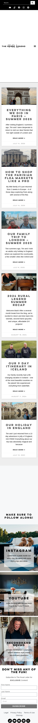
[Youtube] (10, 8)
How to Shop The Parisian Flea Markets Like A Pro (19, 176)
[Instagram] (24, 8)
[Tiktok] (14, 8)
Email (3, 698)
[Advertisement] (19, 489)
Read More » (19, 138)
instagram (19, 550)
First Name (5, 685)
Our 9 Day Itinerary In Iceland (19, 366)
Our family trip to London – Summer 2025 (19, 238)
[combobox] (17, 3)
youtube (19, 598)
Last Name (5, 691)
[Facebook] (19, 8)
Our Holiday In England (19, 426)
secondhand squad (19, 644)
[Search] (33, 3)
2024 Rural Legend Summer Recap (19, 300)
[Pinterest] (28, 8)
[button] (34, 46)
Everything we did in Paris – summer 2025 (19, 115)
